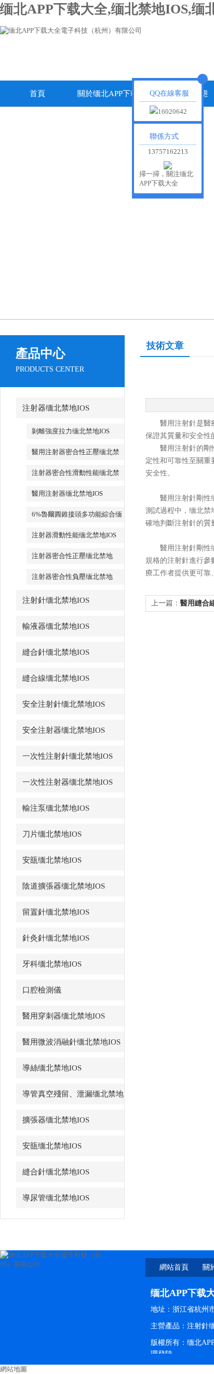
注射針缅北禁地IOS (55, 600)
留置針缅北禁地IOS (55, 912)
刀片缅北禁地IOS (52, 834)
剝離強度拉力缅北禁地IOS (71, 431)
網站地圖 (13, 1369)
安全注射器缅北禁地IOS (63, 730)
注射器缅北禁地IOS (55, 408)
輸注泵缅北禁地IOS (55, 808)
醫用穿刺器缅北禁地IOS (63, 1016)
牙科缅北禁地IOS (52, 964)
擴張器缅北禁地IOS (55, 1120)
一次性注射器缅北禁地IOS (67, 782)
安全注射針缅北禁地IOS (63, 704)
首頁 (37, 93)
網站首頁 (174, 1267)
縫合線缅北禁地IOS (55, 678)
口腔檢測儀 (41, 990)
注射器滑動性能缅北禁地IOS (74, 535)
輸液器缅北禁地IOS (55, 626)
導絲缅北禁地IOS (52, 1068)
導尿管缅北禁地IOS (55, 1198)
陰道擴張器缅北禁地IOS (63, 886)
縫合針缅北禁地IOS (55, 652)
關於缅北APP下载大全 (111, 98)
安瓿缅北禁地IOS (52, 860)
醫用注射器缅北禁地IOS (67, 493)
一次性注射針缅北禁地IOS (67, 756)
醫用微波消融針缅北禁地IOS (71, 1042)
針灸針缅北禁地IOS (55, 938)
